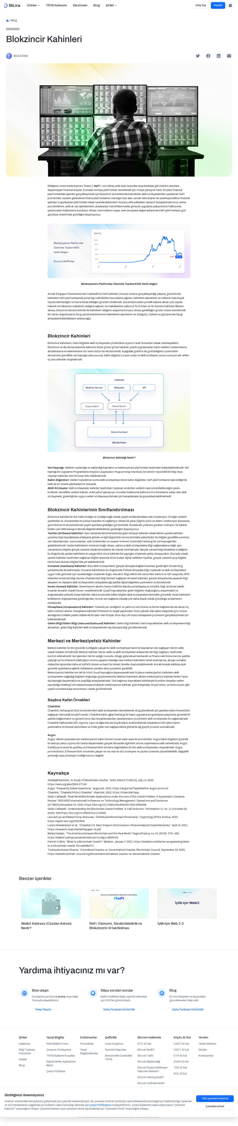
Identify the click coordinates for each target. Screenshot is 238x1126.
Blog (96, 5)
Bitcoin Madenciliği (149, 1061)
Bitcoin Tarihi (145, 1055)
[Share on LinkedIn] (219, 56)
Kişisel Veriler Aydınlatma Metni (61, 1063)
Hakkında (24, 1043)
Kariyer (23, 1059)
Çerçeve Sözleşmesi (58, 1049)
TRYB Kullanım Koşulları (60, 1055)
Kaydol (218, 5)
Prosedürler (87, 1043)
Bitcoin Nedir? (146, 1049)
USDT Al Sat (181, 1049)
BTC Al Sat (144, 1043)
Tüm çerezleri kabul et (215, 1098)
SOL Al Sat (180, 1073)
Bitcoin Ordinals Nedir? (151, 1083)
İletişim (203, 1049)
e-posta (60, 996)
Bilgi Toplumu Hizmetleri (27, 1051)
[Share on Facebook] (208, 56)
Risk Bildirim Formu (57, 1043)
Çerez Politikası (55, 1071)
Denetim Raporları (115, 1049)
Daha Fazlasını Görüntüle (119, 1009)
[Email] (229, 56)
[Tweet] (198, 56)
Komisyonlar (206, 1055)
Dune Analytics (114, 1043)
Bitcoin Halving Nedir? (151, 1077)
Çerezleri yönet (215, 1106)
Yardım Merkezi (207, 1043)
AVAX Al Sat (181, 1061)
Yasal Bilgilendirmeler (89, 1051)
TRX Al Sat (180, 1067)
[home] (12, 5)
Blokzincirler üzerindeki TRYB (118, 1057)
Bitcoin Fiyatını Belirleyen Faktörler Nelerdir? (153, 1069)
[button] (33, 5)
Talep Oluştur (43, 1009)
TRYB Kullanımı (56, 5)
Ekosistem (80, 5)
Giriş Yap (200, 5)
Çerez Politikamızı (100, 1105)
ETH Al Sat (180, 1055)
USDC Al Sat (181, 1043)
